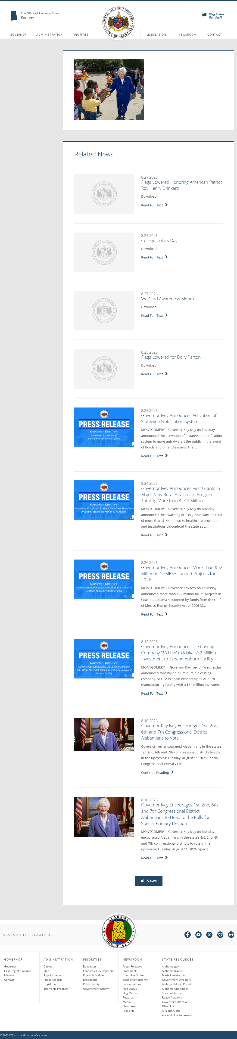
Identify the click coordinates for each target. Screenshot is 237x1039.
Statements (130, 971)
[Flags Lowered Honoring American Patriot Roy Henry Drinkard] (104, 193)
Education (89, 966)
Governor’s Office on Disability (175, 1004)
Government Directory (176, 980)
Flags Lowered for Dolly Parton (171, 357)
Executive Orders (134, 975)
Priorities (80, 35)
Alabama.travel (172, 971)
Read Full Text (153, 205)
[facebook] (187, 935)
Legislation (156, 35)
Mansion (9, 975)
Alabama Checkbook (175, 989)
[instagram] (220, 935)
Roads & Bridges (93, 975)
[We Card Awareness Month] (104, 310)
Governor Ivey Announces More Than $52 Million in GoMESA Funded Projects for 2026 (181, 573)
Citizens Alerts (171, 1011)
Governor (18, 35)
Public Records (53, 980)
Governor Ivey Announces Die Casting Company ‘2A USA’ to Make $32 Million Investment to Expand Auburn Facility (178, 653)
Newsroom (187, 35)
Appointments (53, 975)
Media (127, 1002)
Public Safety (91, 984)
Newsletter (130, 1006)
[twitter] (209, 935)
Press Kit (128, 1011)
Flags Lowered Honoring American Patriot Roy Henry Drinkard (181, 185)
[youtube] (198, 935)
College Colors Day (159, 240)
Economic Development (98, 971)
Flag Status (130, 989)
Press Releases (132, 966)
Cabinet (48, 966)
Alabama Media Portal (176, 984)
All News (149, 880)
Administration (49, 35)
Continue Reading (156, 772)
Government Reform (96, 989)
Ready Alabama (172, 997)
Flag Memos (130, 993)
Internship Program (56, 989)
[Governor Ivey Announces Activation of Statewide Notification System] (104, 426)
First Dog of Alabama (17, 971)
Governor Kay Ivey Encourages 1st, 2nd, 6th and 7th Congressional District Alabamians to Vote (179, 732)
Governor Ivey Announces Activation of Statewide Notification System (178, 418)
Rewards (128, 997)
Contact (214, 35)
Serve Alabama (172, 993)
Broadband (90, 980)
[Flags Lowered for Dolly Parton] (104, 368)
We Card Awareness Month (167, 299)
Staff (47, 971)
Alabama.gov (170, 966)
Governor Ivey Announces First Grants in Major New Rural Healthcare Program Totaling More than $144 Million (180, 494)
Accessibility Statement (177, 1015)
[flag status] (204, 18)
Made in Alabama (173, 975)
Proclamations (132, 984)
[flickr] (231, 935)
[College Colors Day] (104, 252)
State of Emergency (135, 980)
